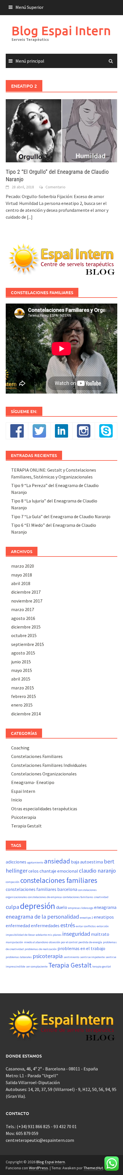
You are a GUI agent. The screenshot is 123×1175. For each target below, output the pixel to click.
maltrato (100, 934)
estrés (67, 925)
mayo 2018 (21, 575)
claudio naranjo (97, 870)
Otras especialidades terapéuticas (44, 808)
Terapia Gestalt (26, 826)
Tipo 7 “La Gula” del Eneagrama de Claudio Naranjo (60, 516)
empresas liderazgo (80, 908)
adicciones (16, 862)
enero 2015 (22, 705)
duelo (61, 907)
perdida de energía (90, 942)
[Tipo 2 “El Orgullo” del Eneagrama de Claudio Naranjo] (61, 130)
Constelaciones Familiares (37, 756)
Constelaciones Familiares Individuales (49, 765)
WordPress (38, 1167)
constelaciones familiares (58, 880)
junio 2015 (21, 662)
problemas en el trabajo (81, 948)
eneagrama (105, 907)
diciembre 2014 (26, 714)
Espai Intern (23, 791)
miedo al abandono (36, 942)
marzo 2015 (22, 688)
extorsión (103, 926)
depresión (37, 906)
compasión (12, 882)
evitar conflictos (86, 926)
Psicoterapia (23, 817)
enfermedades (45, 925)
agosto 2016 (23, 618)
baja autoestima (87, 862)
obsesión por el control (63, 942)
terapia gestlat (101, 966)
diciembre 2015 (26, 627)
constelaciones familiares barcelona (41, 889)
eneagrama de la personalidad (42, 916)
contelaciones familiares (78, 897)
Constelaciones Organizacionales (44, 774)
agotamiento (35, 862)
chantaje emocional (58, 871)
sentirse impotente (92, 957)
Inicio (16, 800)
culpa (12, 906)
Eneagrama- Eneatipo (32, 782)
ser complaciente (36, 966)
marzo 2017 (22, 609)
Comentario (55, 186)
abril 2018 (20, 583)
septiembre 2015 (27, 644)
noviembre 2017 (26, 601)
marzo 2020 (22, 566)
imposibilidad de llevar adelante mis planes (33, 935)
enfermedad (18, 925)
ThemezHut (93, 1167)
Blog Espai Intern (61, 30)
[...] (30, 217)
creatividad (101, 897)
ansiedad (57, 861)
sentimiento (71, 957)
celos (33, 871)
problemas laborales (19, 957)
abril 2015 (20, 679)
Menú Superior (29, 7)
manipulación (14, 942)
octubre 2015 (24, 635)
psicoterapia (48, 955)
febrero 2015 (23, 696)
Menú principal (29, 61)
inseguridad (76, 933)
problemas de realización (41, 949)
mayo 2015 (21, 670)
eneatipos (104, 917)
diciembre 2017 (26, 592)
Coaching (20, 748)
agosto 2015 (23, 653)
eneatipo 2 (86, 917)
